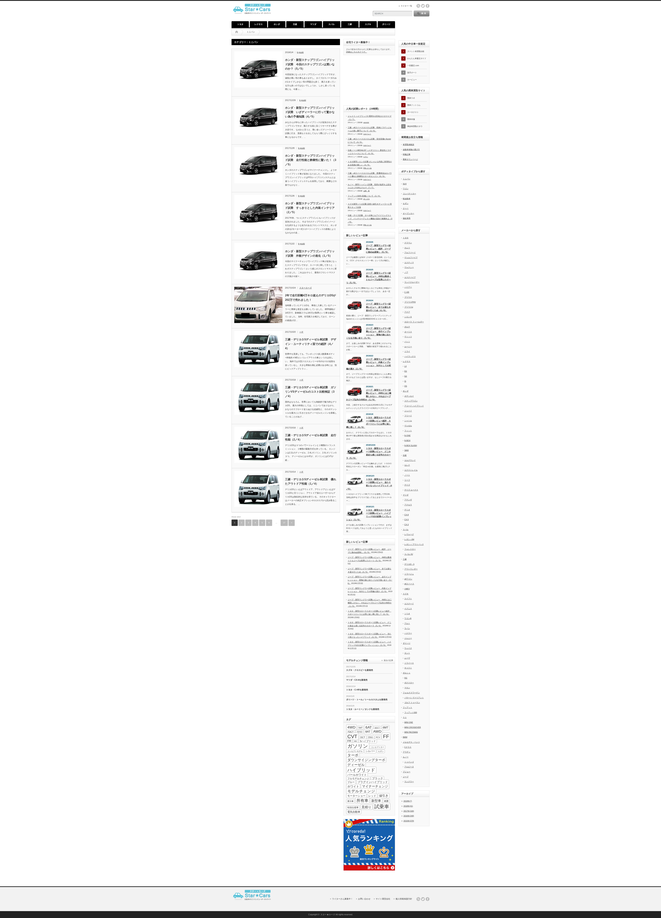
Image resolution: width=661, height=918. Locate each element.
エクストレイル (411, 470)
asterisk (366, 122)
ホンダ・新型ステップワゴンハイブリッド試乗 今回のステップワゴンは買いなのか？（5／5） (310, 64)
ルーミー (408, 347)
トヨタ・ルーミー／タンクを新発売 (362, 709)
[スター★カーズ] (253, 16)
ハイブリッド (361, 770)
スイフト (408, 599)
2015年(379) (408, 821)
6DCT (377, 728)
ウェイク (408, 648)
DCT (362, 737)
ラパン (407, 628)
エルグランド (410, 460)
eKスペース (409, 584)
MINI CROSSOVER (412, 727)
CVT (352, 736)
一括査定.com (413, 65)
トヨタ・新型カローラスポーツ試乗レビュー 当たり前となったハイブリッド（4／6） (369, 484)
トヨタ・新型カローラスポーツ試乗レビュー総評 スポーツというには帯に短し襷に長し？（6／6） (368, 422)
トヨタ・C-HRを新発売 (357, 690)
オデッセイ (409, 396)
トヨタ (240, 24)
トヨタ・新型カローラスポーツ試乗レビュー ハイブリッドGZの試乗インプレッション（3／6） (368, 515)
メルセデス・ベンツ (411, 742)
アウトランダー (411, 569)
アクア (407, 312)
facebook (427, 6)
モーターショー (356, 795)
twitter (423, 6)
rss (418, 6)
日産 (295, 24)
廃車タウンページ (410, 159)
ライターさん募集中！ (342, 899)
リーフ (407, 480)
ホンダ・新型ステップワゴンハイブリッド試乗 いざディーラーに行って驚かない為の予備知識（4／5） (310, 112)
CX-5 (406, 520)
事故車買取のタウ (414, 126)
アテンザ (408, 500)
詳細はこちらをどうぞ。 (356, 52)
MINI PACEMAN (411, 732)
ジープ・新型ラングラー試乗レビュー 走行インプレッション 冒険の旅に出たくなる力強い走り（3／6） (368, 333)
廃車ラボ (411, 98)
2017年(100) (408, 811)
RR (355, 741)
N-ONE (407, 435)
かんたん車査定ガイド (416, 58)
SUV (405, 184)
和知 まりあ (367, 168)
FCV (378, 737)
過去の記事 (388, 660)
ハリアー (408, 287)
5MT (360, 728)
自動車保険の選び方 (411, 149)
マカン (407, 688)
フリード (408, 416)
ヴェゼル (408, 426)
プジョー (406, 772)
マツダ (313, 24)
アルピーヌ (409, 767)
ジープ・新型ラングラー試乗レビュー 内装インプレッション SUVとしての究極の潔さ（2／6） (368, 364)
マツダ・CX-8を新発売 (357, 680)
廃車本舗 (411, 119)
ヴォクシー (409, 267)
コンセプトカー (377, 747)
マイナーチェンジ (375, 786)
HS (405, 386)
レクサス (258, 24)
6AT (368, 727)
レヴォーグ (409, 534)
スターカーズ (305, 288)
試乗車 (381, 806)
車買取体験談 (408, 144)
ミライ (407, 351)
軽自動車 (406, 199)
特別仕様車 (353, 807)
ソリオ (407, 614)
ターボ (353, 755)
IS (405, 381)
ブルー (351, 782)
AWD (377, 731)
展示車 (350, 801)
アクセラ (408, 505)
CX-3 (406, 525)
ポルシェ (406, 673)
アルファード (410, 253)
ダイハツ (386, 24)
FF (386, 736)
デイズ (407, 485)
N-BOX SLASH (410, 445)
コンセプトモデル (355, 751)
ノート (407, 475)
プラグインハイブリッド (373, 781)
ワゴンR (407, 618)
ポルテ (407, 327)
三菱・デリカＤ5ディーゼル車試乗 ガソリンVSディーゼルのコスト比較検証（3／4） (310, 392)
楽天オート (412, 72)
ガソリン (357, 746)
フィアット (407, 707)
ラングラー (409, 782)
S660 (406, 450)
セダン (381, 751)
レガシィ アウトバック (414, 544)
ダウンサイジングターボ (366, 760)
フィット (408, 431)
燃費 (386, 801)
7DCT (350, 731)
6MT (385, 727)
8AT (367, 731)
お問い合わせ (364, 899)
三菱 (350, 24)
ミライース (409, 663)
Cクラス (407, 747)
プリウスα (408, 307)
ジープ (405, 777)
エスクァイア (410, 277)
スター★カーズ (328, 914)
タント (407, 653)
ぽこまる (366, 199)
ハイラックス (410, 356)
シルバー (370, 751)
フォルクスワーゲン (411, 693)
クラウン (408, 243)
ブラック (377, 778)
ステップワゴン (411, 401)
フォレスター (410, 549)
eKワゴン (408, 579)
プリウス (408, 297)
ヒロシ (365, 157)
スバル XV (408, 554)
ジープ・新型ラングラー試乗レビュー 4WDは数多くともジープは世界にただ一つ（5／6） (368, 278)
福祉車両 (406, 218)
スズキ (368, 24)
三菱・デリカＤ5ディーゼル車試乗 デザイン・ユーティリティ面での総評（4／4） (310, 344)
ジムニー (408, 638)
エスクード (409, 604)
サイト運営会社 (383, 899)
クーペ (405, 208)
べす (301, 332)
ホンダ (277, 24)
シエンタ (408, 317)
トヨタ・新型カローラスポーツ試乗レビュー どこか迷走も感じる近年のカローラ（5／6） (368, 453)
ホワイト (353, 786)
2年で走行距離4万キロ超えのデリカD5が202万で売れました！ (310, 297)
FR (349, 741)
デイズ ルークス (411, 490)
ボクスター (409, 683)
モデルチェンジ (361, 791)
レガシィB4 (409, 539)
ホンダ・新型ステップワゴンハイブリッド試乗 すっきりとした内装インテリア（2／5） (310, 208)
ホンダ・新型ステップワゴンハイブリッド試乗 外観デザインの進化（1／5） (310, 253)
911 (405, 678)
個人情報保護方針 (404, 899)
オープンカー (408, 213)
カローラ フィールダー (414, 322)
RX (405, 371)
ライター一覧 (406, 6)
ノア (406, 272)
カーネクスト (413, 112)
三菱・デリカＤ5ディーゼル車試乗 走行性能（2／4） (310, 437)
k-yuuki (300, 52)
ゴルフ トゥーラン (412, 702)
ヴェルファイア (411, 258)
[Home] (236, 31)
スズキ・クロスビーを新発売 (359, 670)
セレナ (407, 465)
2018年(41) (408, 806)
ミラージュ (409, 574)
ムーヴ (407, 658)
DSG (370, 737)
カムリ (407, 248)
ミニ (405, 717)
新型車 (376, 801)
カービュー (412, 80)
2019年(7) (407, 801)
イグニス (408, 609)
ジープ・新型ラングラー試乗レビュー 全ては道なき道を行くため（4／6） (378, 307)
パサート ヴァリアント (414, 698)
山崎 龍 (366, 191)
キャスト (408, 668)
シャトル (408, 421)
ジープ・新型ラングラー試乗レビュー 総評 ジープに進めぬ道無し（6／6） (378, 248)
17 (284, 523)
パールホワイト (357, 774)
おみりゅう (367, 134)
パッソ (407, 342)
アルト (407, 623)
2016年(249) (408, 816)
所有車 (362, 800)
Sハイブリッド (368, 741)
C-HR (406, 292)
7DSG (359, 732)
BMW (405, 737)
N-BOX (407, 440)
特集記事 (406, 154)
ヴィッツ (408, 337)
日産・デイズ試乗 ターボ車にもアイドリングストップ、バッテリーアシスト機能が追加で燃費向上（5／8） (370, 218)
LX (405, 366)
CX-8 (406, 515)
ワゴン (405, 189)
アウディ (406, 752)
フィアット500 (410, 712)
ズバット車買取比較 (415, 51)
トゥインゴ (409, 762)
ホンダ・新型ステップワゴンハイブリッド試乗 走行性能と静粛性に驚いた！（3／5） (310, 160)
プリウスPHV (410, 302)
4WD (351, 727)
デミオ (407, 510)
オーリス (408, 332)
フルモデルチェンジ (358, 778)
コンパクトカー (409, 194)
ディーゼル (356, 765)
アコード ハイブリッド (414, 406)
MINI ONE (408, 722)
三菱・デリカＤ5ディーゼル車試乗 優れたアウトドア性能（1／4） (310, 481)
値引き (383, 795)
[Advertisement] (369, 80)
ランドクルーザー (411, 282)
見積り (366, 807)
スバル (331, 24)
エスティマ (409, 262)
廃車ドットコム (414, 105)
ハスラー (408, 633)
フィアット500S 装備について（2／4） (364, 196)
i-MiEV (407, 589)
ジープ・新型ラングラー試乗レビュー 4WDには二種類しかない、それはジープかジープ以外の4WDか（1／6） (368, 395)
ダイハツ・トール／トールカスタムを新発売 (366, 699)
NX (405, 376)
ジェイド (408, 411)
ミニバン (406, 179)
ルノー (405, 757)
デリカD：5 (409, 564)
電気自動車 (353, 811)
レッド (372, 795)
